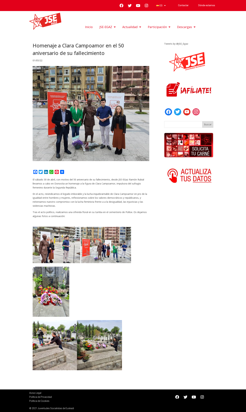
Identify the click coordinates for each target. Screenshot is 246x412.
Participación (157, 27)
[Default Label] (186, 111)
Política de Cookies (39, 401)
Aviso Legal (35, 393)
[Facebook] (168, 111)
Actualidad (130, 27)
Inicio (89, 27)
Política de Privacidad (40, 397)
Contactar (183, 5)
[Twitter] (177, 111)
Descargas (184, 27)
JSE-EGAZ (105, 27)
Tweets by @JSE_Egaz (176, 43)
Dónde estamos (207, 5)
